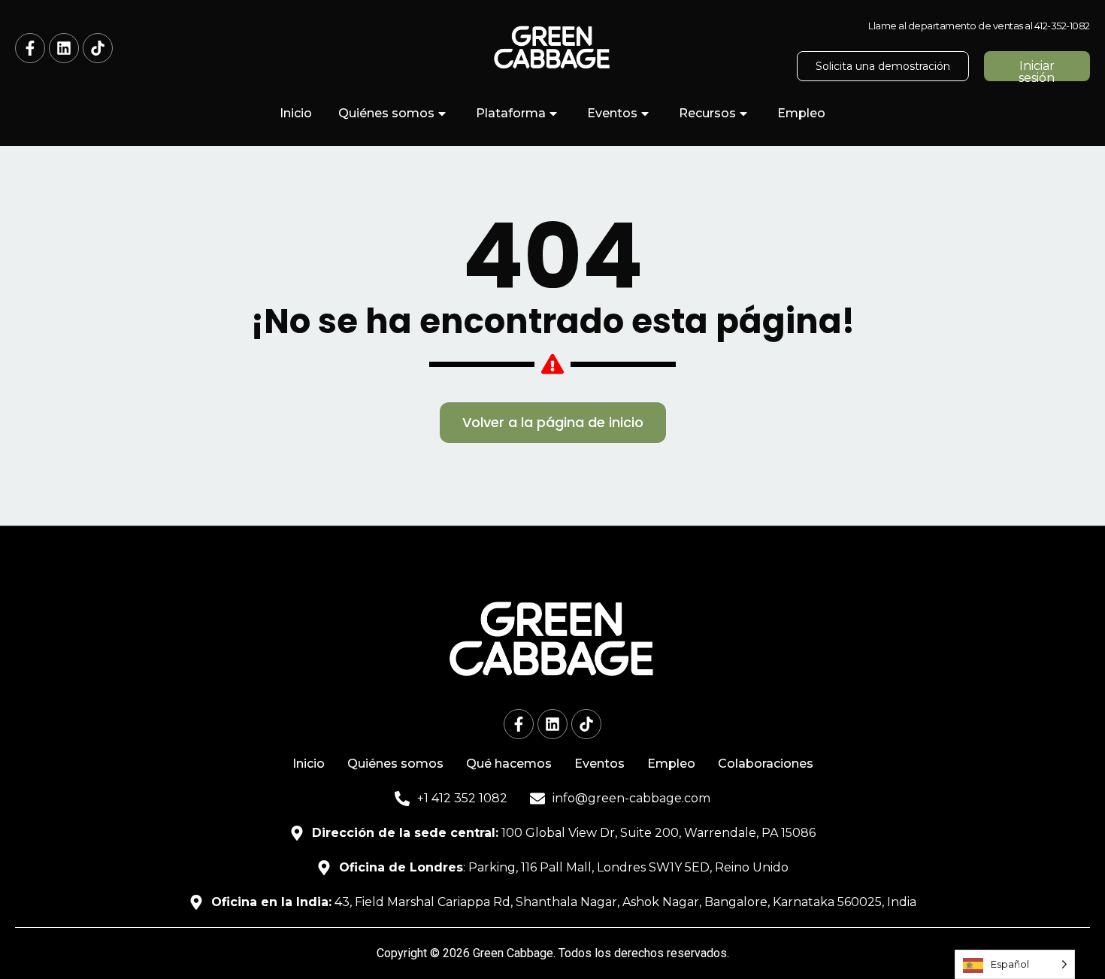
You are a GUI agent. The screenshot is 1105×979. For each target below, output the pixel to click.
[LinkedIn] (64, 48)
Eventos (612, 113)
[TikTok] (98, 48)
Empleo (801, 113)
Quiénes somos (386, 113)
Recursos (707, 113)
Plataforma (511, 113)
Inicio (296, 113)
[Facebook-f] (30, 48)
